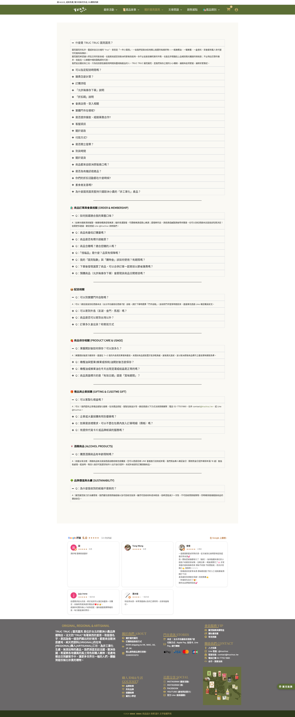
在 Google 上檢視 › (218, 538)
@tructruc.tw (206, 406)
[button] (115, 9)
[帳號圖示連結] (236, 10)
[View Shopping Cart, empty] (228, 10)
